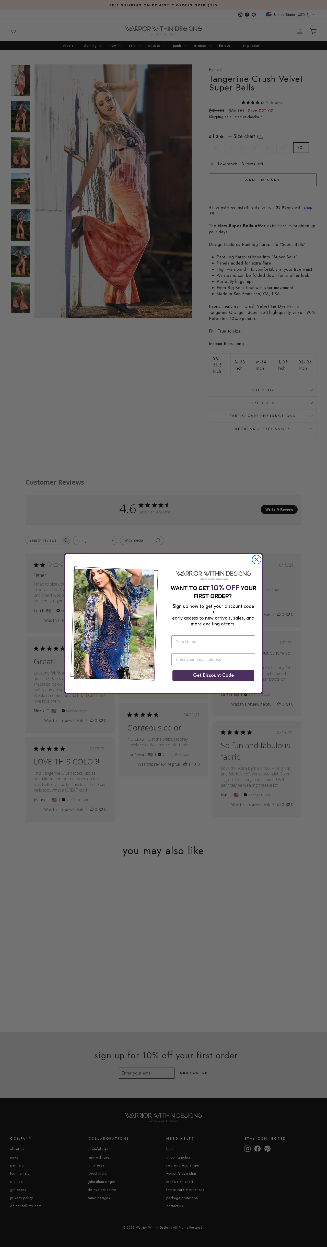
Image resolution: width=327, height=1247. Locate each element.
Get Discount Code (213, 675)
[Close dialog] (256, 559)
